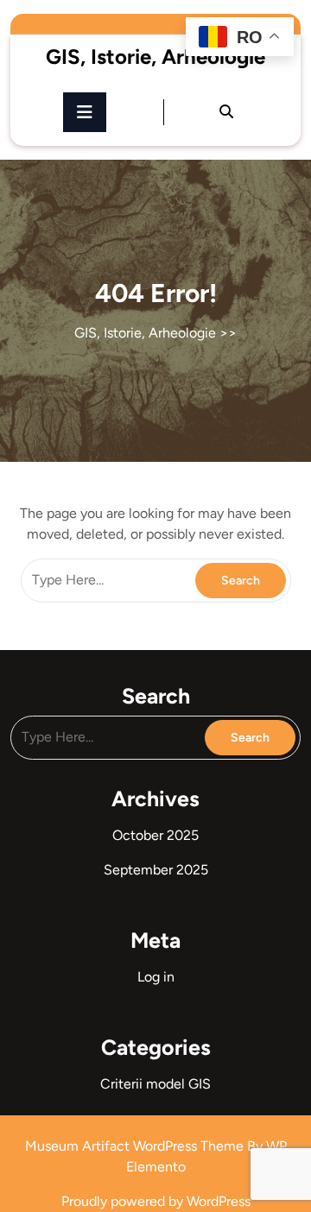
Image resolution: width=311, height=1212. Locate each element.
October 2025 (155, 835)
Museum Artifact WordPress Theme (136, 1146)
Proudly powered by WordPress (156, 1201)
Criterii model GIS (155, 1084)
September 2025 (156, 870)
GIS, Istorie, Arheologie (155, 56)
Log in (156, 977)
